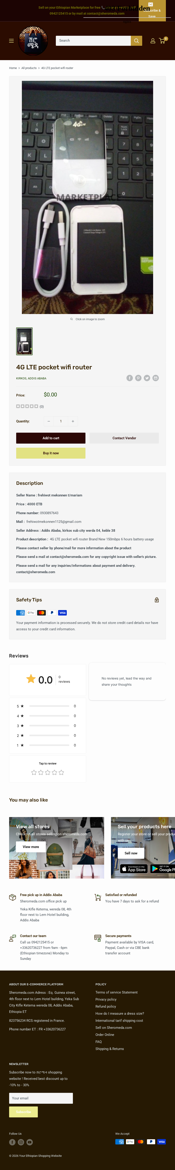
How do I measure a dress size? (119, 1014)
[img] (27, 406)
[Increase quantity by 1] (73, 421)
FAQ (98, 1042)
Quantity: (23, 421)
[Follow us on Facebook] (12, 1142)
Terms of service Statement (116, 992)
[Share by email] (155, 378)
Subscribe (23, 1112)
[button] (47, 706)
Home (13, 68)
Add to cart (51, 438)
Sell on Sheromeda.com (113, 1028)
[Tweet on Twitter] (147, 378)
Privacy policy (105, 999)
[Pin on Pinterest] (138, 378)
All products (29, 68)
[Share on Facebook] (129, 378)
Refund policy (105, 1006)
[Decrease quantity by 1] (49, 421)
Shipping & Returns (109, 1049)
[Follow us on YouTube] (29, 1142)
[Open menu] (11, 41)
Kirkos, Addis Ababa (31, 378)
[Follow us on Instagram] (21, 1142)
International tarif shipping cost (119, 1021)
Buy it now (51, 453)
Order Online (104, 1035)
